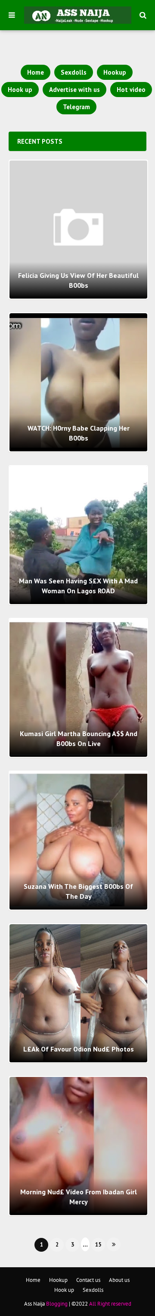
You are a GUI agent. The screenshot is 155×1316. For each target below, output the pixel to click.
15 (98, 1244)
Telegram (76, 107)
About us (119, 1280)
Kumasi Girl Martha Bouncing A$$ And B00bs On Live (78, 738)
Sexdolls (74, 72)
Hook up (20, 89)
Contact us (88, 1280)
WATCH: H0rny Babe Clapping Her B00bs (79, 433)
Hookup (114, 72)
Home (35, 72)
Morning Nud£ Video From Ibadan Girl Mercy (78, 1196)
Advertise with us (74, 89)
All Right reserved (110, 1303)
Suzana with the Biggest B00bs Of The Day (78, 891)
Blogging (57, 1303)
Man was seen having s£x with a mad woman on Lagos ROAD (78, 585)
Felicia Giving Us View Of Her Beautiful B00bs (78, 280)
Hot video (131, 89)
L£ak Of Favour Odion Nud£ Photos (78, 1049)
